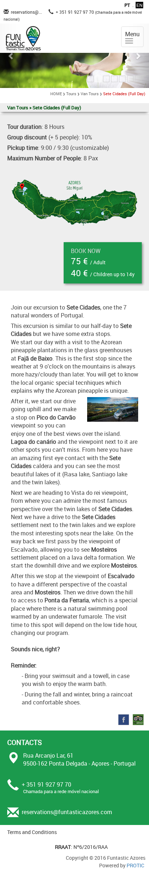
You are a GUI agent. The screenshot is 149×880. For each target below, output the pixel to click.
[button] (11, 56)
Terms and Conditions (32, 832)
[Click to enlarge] (74, 202)
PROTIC (135, 865)
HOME (56, 93)
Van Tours (90, 93)
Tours (71, 93)
